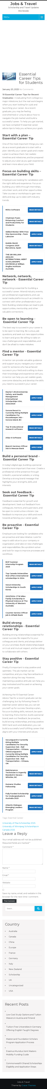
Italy (11, 964)
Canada (12, 937)
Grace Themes (29, 1085)
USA (11, 991)
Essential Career (15, 818)
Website (6, 883)
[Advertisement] (23, 47)
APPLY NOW (37, 234)
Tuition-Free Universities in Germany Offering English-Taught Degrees (23, 1028)
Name (6, 868)
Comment (7, 847)
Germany (13, 958)
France (12, 953)
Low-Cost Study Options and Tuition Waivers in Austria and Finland (23, 1016)
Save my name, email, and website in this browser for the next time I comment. (21, 895)
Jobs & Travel (23, 3)
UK (10, 980)
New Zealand (15, 969)
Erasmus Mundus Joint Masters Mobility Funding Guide (21, 1053)
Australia (13, 931)
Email (5, 875)
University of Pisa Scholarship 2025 (18, 823)
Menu (6, 17)
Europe (12, 947)
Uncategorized (16, 985)
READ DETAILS (35, 210)
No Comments (26, 89)
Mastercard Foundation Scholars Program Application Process (22, 1041)
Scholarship (14, 975)
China (11, 942)
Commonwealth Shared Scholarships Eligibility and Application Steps (24, 1065)
